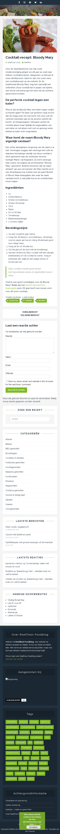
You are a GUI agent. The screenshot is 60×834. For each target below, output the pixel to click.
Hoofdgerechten (13, 467)
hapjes (10, 742)
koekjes (38, 742)
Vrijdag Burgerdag (16, 600)
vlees (22, 779)
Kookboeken (11, 476)
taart (9, 773)
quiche (35, 758)
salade (43, 763)
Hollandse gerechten (15, 462)
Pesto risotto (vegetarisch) (17, 527)
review (23, 763)
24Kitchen (12, 606)
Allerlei (9, 439)
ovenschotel (13, 753)
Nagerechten (11, 486)
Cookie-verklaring (13, 805)
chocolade (12, 732)
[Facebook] (19, 2)
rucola (33, 763)
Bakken (9, 444)
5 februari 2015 (14, 62)
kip (30, 742)
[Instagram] (24, 2)
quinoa (45, 758)
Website (9, 373)
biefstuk (45, 722)
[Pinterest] (30, 2)
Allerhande (12, 612)
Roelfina (27, 62)
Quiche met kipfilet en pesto (18, 534)
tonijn (41, 773)
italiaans (21, 742)
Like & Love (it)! (14, 603)
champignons (27, 727)
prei (26, 758)
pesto (44, 753)
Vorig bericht (30, 312)
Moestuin (10, 481)
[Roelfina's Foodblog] (30, 14)
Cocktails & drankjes (15, 458)
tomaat (28, 301)
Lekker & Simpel (15, 615)
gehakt (10, 737)
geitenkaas (22, 737)
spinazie (44, 768)
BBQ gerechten (12, 449)
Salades (9, 500)
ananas (23, 722)
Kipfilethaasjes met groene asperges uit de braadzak (29, 542)
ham (47, 737)
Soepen (9, 504)
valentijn (11, 779)
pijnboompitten (14, 758)
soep (24, 768)
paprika (26, 753)
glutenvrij (36, 737)
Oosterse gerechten (15, 490)
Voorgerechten (12, 509)
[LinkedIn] (41, 2)
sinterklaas (12, 768)
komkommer (12, 748)
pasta (35, 753)
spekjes (33, 768)
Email (8, 365)
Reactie (9, 336)
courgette (37, 732)
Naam (8, 357)
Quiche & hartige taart (15, 495)
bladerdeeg (12, 727)
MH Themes (30, 831)
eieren (48, 732)
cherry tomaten (45, 727)
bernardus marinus (14, 563)
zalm (30, 779)
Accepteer (33, 827)
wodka (42, 301)
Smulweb (12, 609)
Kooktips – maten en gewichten (19, 809)
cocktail (13, 301)
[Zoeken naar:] (30, 419)
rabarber (11, 763)
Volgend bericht (30, 315)
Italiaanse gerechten (14, 472)
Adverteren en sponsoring (16, 801)
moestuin (38, 748)
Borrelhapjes (11, 453)
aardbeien (11, 722)
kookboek (26, 748)
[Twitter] (35, 2)
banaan (34, 722)
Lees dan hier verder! (14, 659)
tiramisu (20, 773)
